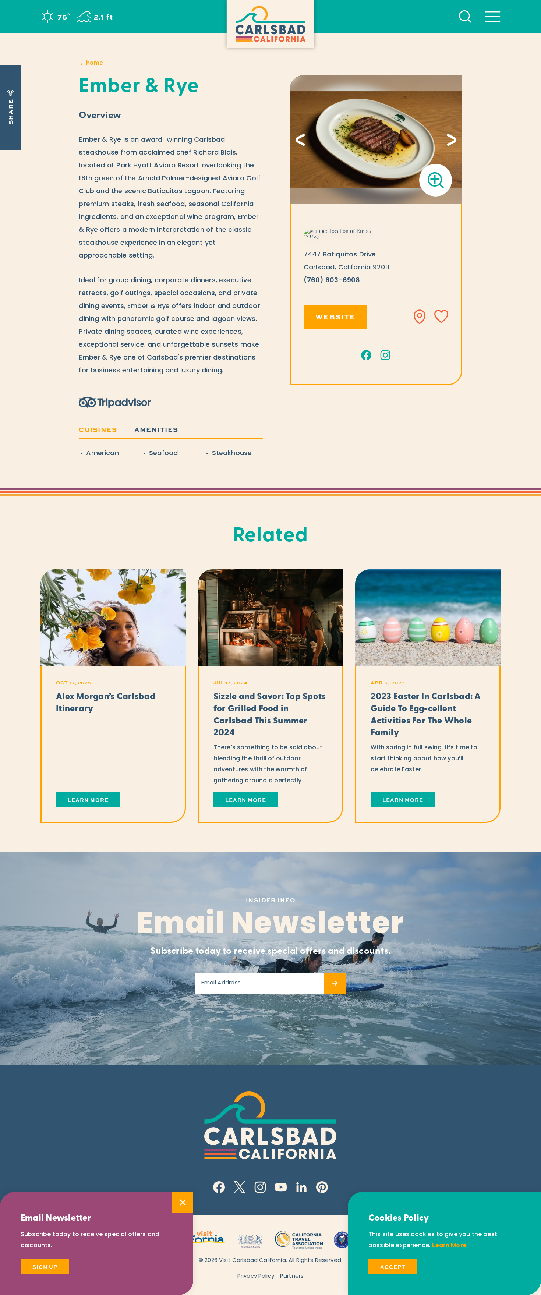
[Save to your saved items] (441, 317)
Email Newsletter (270, 925)
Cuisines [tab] (98, 429)
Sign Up (44, 1266)
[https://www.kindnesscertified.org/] (342, 1239)
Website (335, 316)
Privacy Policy (255, 1276)
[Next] (452, 140)
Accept (392, 1266)
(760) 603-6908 (332, 280)
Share (10, 112)
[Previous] (300, 140)
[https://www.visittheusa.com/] (250, 1239)
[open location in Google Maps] (339, 234)
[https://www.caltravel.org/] (299, 1239)
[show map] (420, 317)
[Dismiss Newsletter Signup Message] (182, 1202)
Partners (292, 1276)
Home (94, 63)
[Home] (270, 24)
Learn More (449, 1246)
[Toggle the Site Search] (465, 16)
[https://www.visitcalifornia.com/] (197, 1239)
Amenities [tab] (156, 429)
